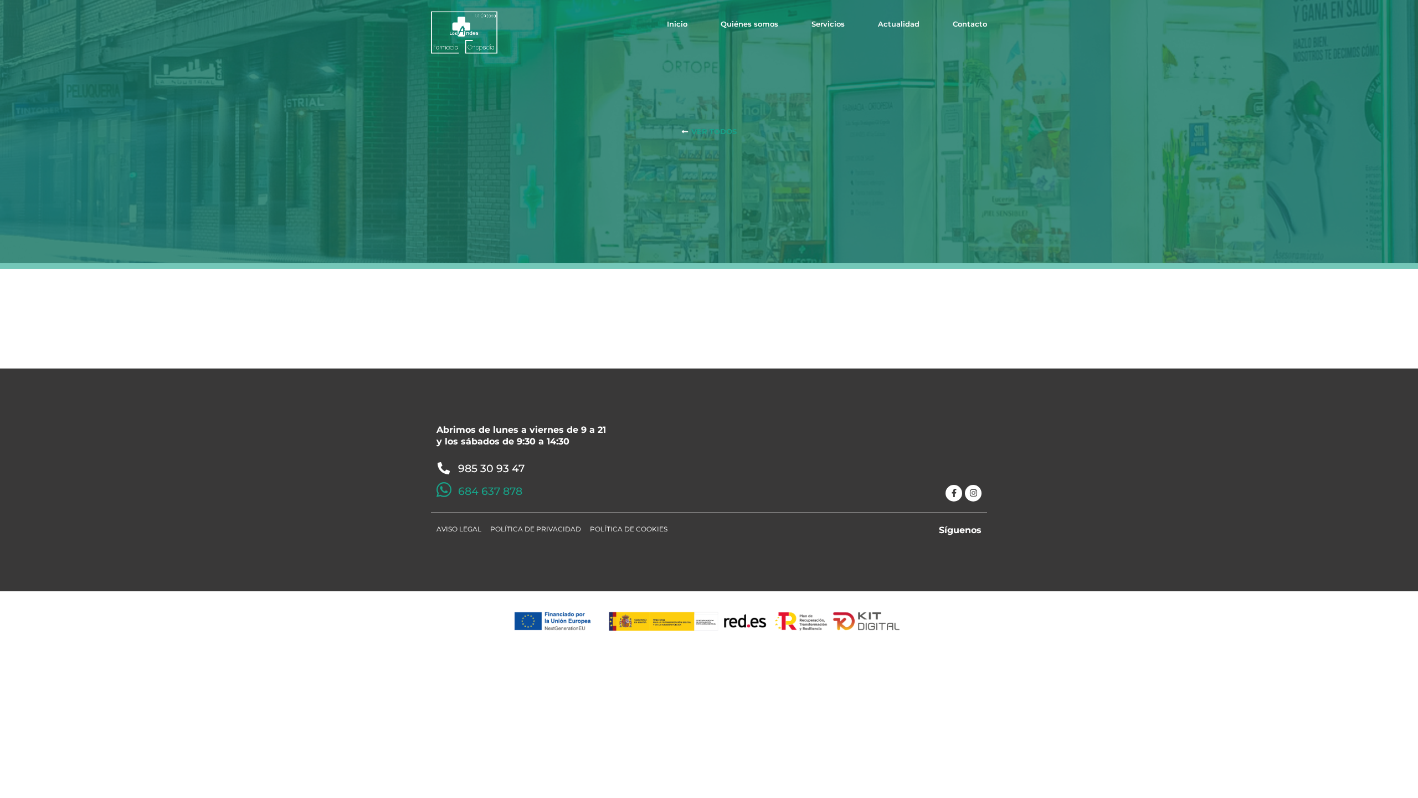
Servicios (828, 23)
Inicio (677, 23)
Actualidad (898, 23)
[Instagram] (973, 493)
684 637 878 (490, 491)
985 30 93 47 (491, 468)
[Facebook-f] (954, 493)
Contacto (970, 23)
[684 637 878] (444, 489)
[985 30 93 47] (444, 468)
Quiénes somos (749, 23)
